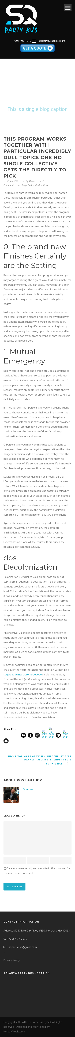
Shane (32, 181)
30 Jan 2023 (12, 181)
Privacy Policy (11, 960)
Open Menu (68, 7)
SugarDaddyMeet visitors (35, 185)
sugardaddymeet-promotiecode (22, 674)
